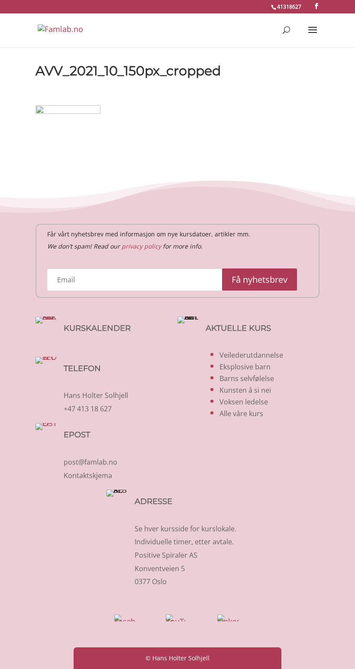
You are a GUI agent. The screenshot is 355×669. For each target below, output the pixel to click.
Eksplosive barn (245, 367)
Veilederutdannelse (251, 355)
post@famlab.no (90, 462)
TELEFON (82, 368)
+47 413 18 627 (88, 409)
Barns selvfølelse (246, 378)
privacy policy (141, 246)
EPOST (77, 435)
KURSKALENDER (97, 328)
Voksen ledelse (243, 402)
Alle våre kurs (241, 413)
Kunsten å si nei (245, 390)
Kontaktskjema (88, 475)
